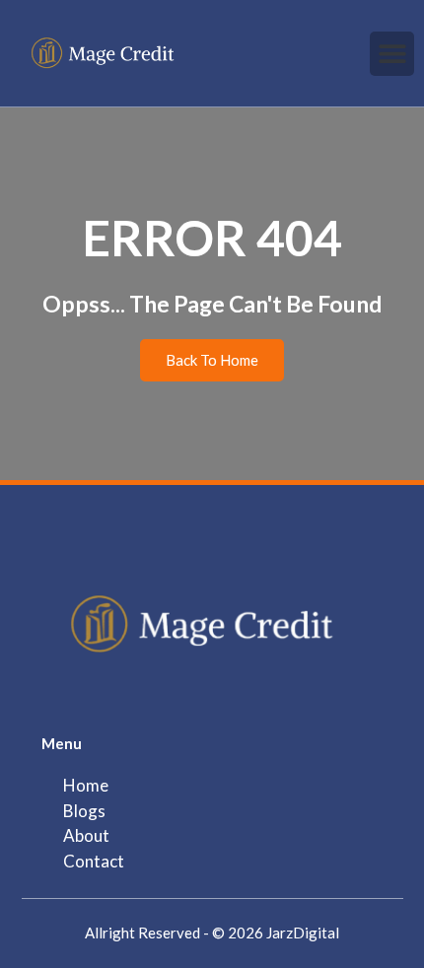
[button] (392, 54)
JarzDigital (302, 932)
